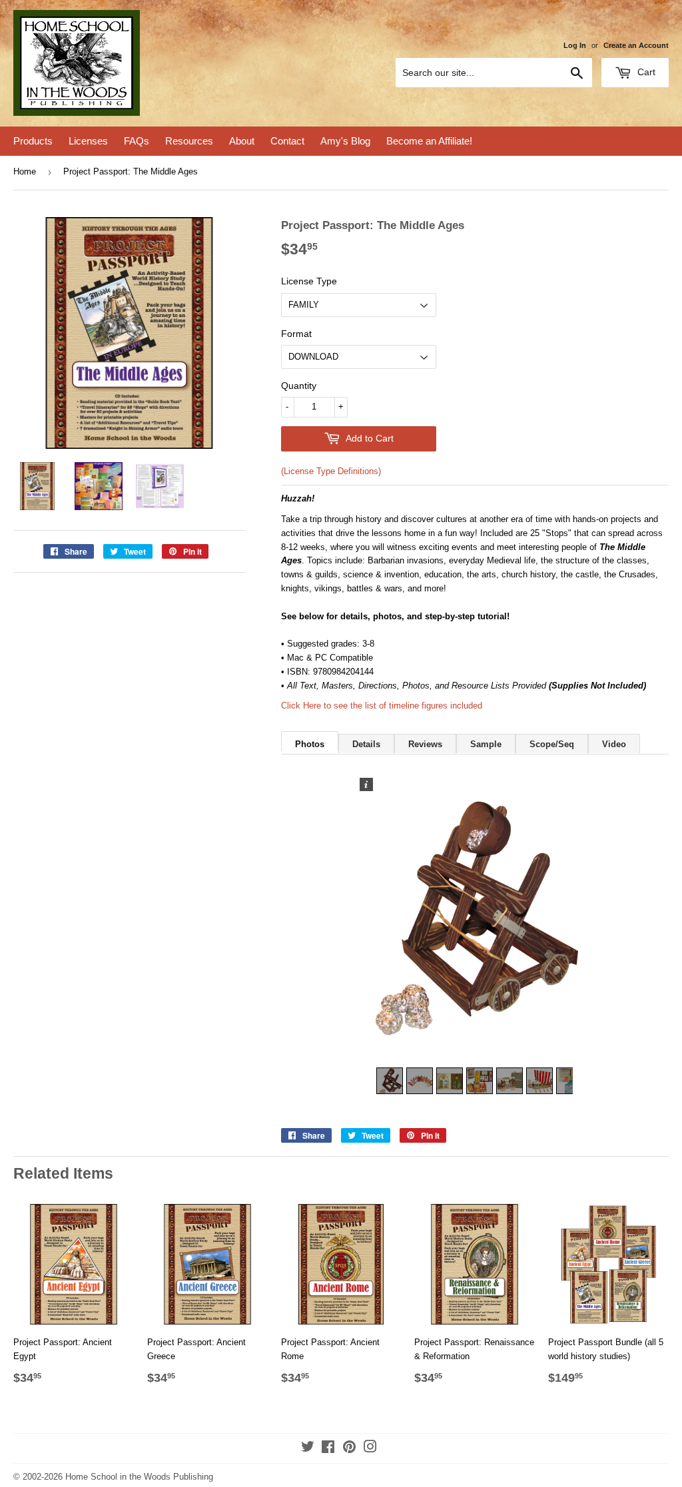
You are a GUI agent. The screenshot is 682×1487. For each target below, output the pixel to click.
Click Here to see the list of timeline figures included (381, 706)
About (241, 141)
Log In (574, 45)
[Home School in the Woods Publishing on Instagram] (370, 1449)
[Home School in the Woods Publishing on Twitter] (307, 1449)
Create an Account (636, 45)
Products (33, 141)
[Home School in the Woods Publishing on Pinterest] (349, 1449)
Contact (287, 141)
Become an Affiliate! (429, 141)
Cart (645, 72)
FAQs (136, 141)
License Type (309, 281)
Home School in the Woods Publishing (139, 1477)
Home (24, 171)
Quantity (298, 385)
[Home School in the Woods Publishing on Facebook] (328, 1449)
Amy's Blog (345, 141)
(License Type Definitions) (331, 471)
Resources (189, 141)
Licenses (88, 141)
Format (296, 333)
